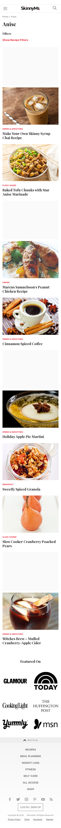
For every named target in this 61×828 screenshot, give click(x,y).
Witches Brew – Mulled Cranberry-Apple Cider (22, 640)
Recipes (30, 749)
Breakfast (8, 484)
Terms (27, 819)
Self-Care (30, 775)
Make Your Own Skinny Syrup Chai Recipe (26, 135)
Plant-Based (9, 185)
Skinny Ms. (30, 8)
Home (5, 16)
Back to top (33, 740)
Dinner (6, 282)
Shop (30, 789)
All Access (30, 782)
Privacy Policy (14, 819)
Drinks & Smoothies (13, 129)
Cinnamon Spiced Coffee (23, 343)
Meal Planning (30, 756)
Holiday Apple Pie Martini (23, 436)
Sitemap (49, 819)
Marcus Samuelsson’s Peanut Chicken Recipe (26, 289)
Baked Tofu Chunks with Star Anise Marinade (26, 192)
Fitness (30, 769)
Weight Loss (30, 762)
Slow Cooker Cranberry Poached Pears (29, 543)
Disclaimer (37, 819)
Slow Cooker (9, 537)
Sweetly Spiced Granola (21, 489)
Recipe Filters (15, 40)
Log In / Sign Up (30, 807)
